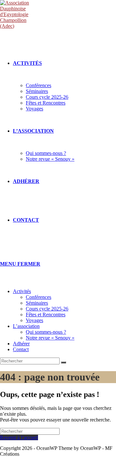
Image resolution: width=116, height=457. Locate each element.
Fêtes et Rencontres (45, 314)
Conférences (38, 297)
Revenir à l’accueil (19, 437)
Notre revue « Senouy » (50, 337)
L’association (26, 326)
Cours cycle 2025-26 (47, 308)
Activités (22, 291)
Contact (21, 349)
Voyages (34, 320)
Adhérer (21, 343)
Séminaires (37, 303)
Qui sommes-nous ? (46, 332)
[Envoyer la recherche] (63, 362)
